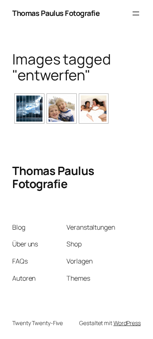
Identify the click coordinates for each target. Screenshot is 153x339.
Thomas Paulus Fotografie (56, 13)
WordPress (127, 323)
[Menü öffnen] (136, 13)
